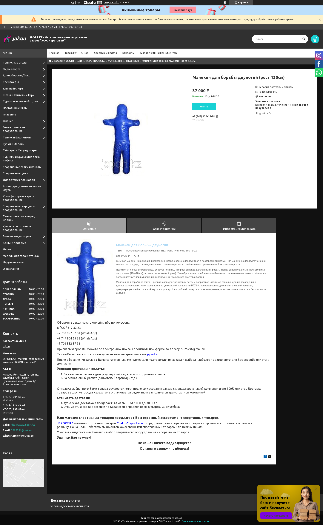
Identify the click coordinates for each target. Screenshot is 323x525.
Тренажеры (11, 82)
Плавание (9, 114)
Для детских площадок (19, 179)
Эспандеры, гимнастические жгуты (22, 188)
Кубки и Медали (13, 144)
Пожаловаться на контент (196, 521)
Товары (69, 52)
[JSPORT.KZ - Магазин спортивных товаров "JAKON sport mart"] (15, 38)
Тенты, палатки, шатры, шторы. (19, 218)
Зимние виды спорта (17, 236)
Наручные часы (13, 262)
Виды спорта (11, 69)
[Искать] (304, 39)
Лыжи (7, 249)
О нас (84, 52)
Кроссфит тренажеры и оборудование (18, 198)
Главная (54, 52)
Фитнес (8, 121)
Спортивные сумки (15, 173)
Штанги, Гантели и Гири (18, 95)
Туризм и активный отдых (20, 101)
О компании (11, 268)
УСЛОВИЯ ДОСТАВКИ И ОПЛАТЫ (69, 506)
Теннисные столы (15, 62)
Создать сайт (111, 2)
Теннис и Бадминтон (17, 137)
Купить (204, 106)
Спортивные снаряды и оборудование (19, 208)
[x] (269, 456)
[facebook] (265, 456)
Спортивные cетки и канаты (22, 167)
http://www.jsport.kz (23, 424)
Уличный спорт (13, 88)
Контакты (128, 52)
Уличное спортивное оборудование (17, 228)
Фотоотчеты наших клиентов (158, 52)
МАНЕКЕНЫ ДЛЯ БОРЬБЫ (123, 60)
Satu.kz (178, 518)
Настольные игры (15, 107)
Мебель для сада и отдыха (21, 255)
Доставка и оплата (105, 52)
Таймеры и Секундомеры (20, 150)
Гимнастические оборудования (14, 129)
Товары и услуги (64, 60)
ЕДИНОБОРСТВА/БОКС (91, 60)
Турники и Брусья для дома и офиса (21, 158)
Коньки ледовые (14, 242)
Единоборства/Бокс (16, 75)
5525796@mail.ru (21, 430)
